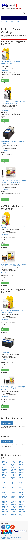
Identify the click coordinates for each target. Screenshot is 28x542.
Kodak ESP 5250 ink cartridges (13, 497)
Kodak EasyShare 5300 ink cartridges (4, 476)
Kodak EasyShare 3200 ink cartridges (21, 463)
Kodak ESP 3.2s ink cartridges (5, 487)
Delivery (13, 8)
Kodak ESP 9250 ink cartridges (22, 503)
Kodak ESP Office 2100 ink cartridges (22, 514)
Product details (4, 70)
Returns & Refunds (5, 538)
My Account (18, 8)
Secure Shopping (5, 535)
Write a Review (7, 441)
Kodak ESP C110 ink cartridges (13, 508)
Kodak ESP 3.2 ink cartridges (22, 482)
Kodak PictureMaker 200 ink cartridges (14, 463)
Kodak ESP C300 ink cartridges (22, 508)
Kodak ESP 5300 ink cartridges (22, 497)
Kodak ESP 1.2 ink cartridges (5, 482)
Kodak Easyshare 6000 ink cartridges (21, 476)
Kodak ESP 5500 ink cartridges (5, 503)
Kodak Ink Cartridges (15, 21)
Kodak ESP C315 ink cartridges (13, 513)
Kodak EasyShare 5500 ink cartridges (13, 476)
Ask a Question (7, 423)
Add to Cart (5, 80)
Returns (3, 8)
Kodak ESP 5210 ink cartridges (5, 497)
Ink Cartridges (4, 21)
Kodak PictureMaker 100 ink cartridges (5, 463)
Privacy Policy (13, 535)
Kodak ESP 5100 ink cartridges (22, 492)
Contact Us (8, 8)
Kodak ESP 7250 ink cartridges (13, 503)
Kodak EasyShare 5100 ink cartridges (13, 470)
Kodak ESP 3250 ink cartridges (13, 492)
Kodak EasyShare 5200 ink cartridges (21, 470)
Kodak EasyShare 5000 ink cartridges (4, 470)
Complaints (18, 537)
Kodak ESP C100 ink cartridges (5, 508)
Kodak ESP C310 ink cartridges (5, 513)
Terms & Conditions (5, 537)
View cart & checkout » (6, 14)
